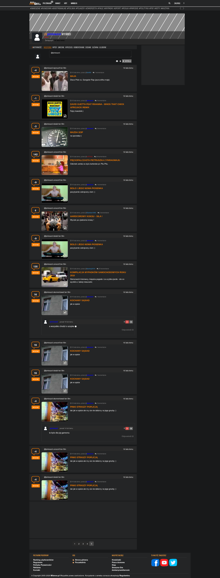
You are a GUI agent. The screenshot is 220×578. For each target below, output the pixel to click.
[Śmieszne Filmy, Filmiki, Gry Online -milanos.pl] (35, 3)
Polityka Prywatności (42, 565)
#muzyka (165, 8)
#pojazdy (80, 8)
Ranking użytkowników (43, 559)
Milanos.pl (55, 575)
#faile (100, 8)
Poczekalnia (47, 2)
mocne (36, 76)
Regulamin (38, 562)
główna (95, 47)
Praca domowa (118, 562)
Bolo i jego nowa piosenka (86, 188)
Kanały (57, 3)
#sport (117, 8)
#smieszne (35, 8)
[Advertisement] (83, 520)
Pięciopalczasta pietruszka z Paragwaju (95, 160)
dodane (88, 47)
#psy (151, 8)
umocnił (61, 47)
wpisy (54, 47)
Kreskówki (116, 559)
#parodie (133, 8)
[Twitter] (173, 562)
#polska (71, 8)
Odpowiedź (127, 329)
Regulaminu (124, 575)
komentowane (79, 47)
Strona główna (81, 559)
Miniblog (74, 3)
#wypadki (108, 8)
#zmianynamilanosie (121, 570)
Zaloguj (177, 3)
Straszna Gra (117, 567)
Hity (65, 3)
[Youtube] (164, 562)
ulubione (102, 47)
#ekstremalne (59, 8)
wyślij (127, 61)
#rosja (125, 8)
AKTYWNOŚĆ (37, 47)
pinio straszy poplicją (84, 407)
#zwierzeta (91, 8)
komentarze (100, 72)
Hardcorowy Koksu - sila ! (86, 216)
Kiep (114, 565)
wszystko (47, 47)
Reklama (37, 567)
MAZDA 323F (76, 132)
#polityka (144, 8)
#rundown (46, 8)
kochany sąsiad (80, 300)
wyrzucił (69, 47)
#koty (157, 8)
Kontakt (36, 570)
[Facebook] (155, 562)
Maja (73, 76)
